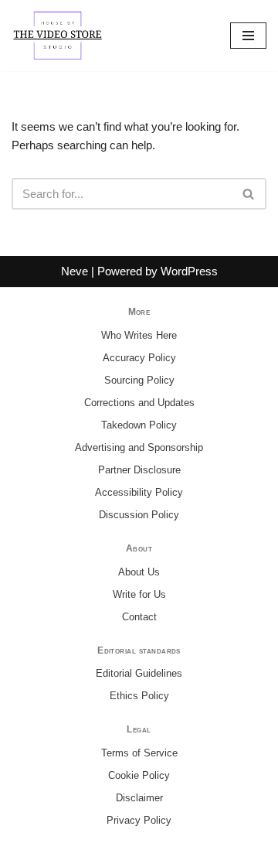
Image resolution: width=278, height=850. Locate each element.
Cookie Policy (139, 775)
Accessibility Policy (139, 492)
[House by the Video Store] (58, 35)
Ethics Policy (139, 696)
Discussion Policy (139, 515)
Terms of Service (139, 753)
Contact (139, 617)
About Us (139, 572)
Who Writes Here (139, 335)
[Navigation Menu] (248, 35)
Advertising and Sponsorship (139, 447)
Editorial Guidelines (139, 673)
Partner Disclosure (139, 470)
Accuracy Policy (139, 358)
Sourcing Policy (139, 380)
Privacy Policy (139, 820)
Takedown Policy (139, 425)
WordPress (189, 271)
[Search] (249, 194)
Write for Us (139, 594)
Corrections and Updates (139, 402)
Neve (74, 271)
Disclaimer (139, 798)
